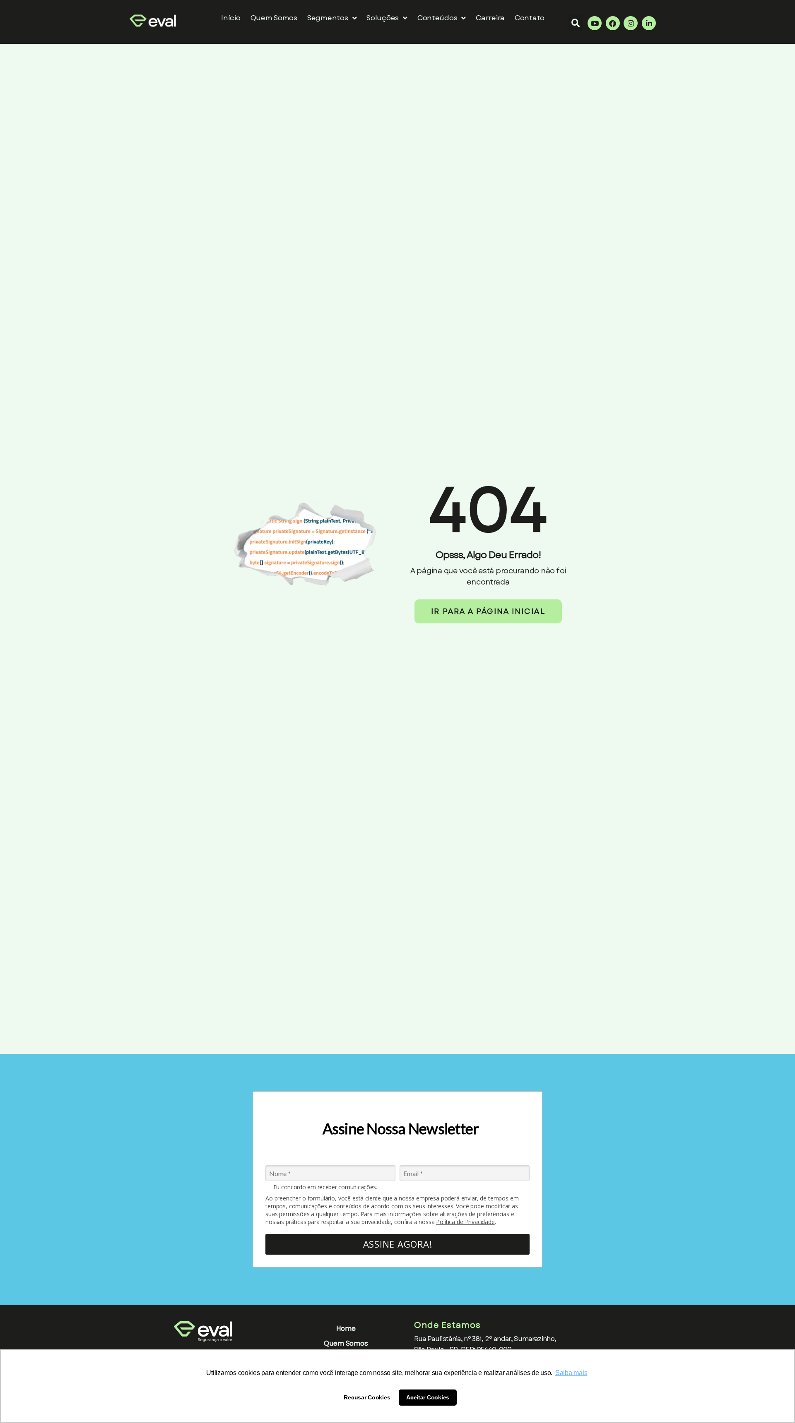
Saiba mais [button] (571, 1372)
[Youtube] (595, 23)
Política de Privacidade (465, 1222)
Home (346, 1328)
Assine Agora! (397, 1244)
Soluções (382, 18)
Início (230, 18)
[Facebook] (613, 23)
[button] (575, 23)
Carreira (490, 18)
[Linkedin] (649, 23)
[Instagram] (631, 23)
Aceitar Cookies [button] (427, 1397)
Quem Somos (274, 18)
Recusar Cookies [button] (367, 1397)
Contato (529, 18)
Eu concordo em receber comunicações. (325, 1187)
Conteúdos (437, 18)
